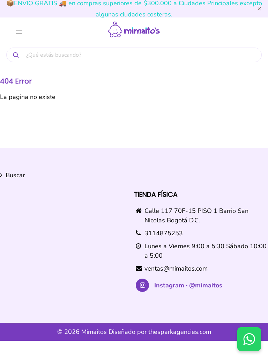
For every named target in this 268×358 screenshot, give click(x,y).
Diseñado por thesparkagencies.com (160, 332)
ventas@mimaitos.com (176, 268)
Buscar (15, 175)
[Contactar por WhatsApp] (249, 339)
